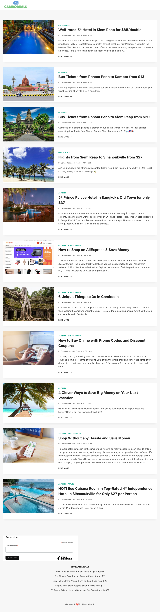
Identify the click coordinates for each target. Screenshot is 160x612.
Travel (71, 484)
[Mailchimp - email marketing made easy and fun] (64, 560)
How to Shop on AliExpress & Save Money (93, 250)
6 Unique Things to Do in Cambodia (88, 297)
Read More (65, 56)
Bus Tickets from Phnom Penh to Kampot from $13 (101, 77)
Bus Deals (63, 72)
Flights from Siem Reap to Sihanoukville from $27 (100, 157)
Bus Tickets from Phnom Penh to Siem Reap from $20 (104, 117)
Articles (62, 193)
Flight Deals (64, 153)
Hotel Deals (64, 25)
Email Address (12, 545)
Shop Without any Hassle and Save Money (94, 438)
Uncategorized (75, 245)
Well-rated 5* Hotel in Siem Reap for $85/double (100, 30)
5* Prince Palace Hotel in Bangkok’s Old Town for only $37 (80, 590)
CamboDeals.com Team (70, 35)
